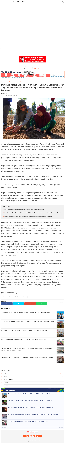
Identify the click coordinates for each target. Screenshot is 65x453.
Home (2, 81)
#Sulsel (24, 296)
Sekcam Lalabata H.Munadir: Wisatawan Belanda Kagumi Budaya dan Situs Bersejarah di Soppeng (28, 216)
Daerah (6, 81)
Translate (38, 69)
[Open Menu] (2, 2)
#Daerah (4, 296)
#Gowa (10, 296)
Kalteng (6, 386)
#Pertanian (17, 296)
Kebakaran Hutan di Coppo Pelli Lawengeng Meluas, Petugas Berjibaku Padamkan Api (30, 407)
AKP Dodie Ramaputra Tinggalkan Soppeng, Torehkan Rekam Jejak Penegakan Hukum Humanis (33, 414)
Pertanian (15, 81)
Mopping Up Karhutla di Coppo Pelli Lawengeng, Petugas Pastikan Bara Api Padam (30, 400)
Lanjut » (61, 427)
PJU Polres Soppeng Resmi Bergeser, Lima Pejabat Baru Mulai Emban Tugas (28, 421)
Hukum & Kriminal (9, 379)
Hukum (5, 376)
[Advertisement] (32, 12)
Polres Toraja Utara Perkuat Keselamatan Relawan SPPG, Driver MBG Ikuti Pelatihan (30, 394)
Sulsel (19, 81)
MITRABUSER (37, 441)
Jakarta (6, 383)
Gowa (10, 81)
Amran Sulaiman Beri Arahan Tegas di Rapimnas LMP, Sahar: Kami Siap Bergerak (24, 209)
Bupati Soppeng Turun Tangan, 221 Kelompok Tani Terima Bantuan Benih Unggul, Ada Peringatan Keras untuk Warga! (32, 212)
